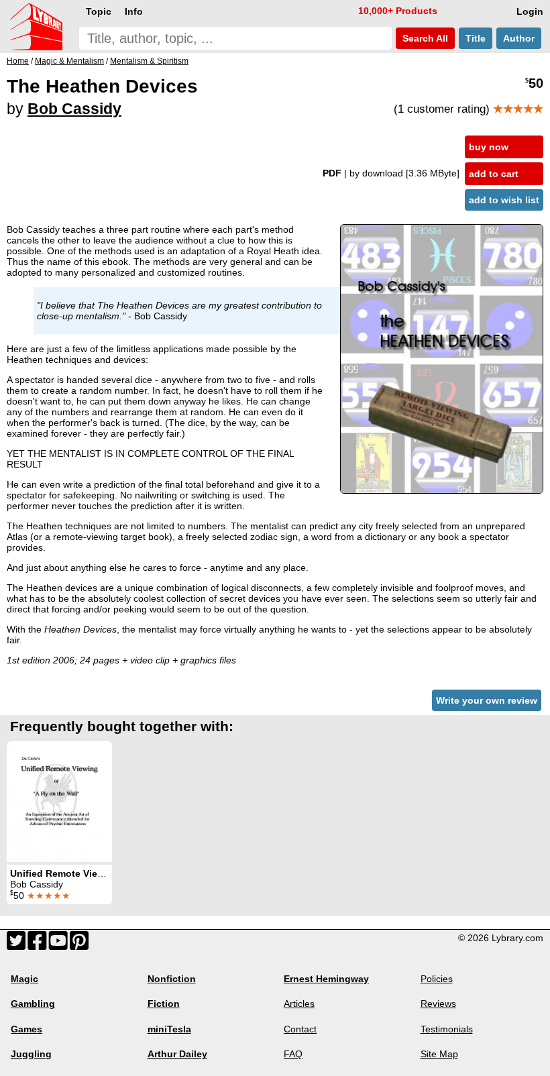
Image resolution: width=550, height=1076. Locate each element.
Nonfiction (172, 978)
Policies (437, 978)
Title (475, 38)
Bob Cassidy (74, 108)
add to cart (493, 173)
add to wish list (504, 200)
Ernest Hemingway (326, 978)
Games (26, 1029)
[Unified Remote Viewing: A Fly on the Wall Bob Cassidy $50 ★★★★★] (59, 801)
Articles (299, 1003)
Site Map (439, 1053)
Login (529, 11)
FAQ (293, 1053)
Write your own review (486, 700)
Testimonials (447, 1029)
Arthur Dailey (177, 1053)
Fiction (164, 1003)
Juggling (31, 1053)
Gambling (33, 1003)
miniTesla (169, 1029)
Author (518, 38)
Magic (24, 978)
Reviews (438, 1003)
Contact (300, 1029)
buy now (488, 147)
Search (424, 38)
